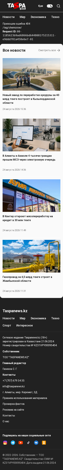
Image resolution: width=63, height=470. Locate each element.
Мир (22, 17)
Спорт (7, 325)
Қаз (40, 5)
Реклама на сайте (13, 409)
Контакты (9, 415)
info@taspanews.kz (14, 386)
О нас (6, 421)
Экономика (38, 17)
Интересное (24, 325)
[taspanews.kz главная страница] (16, 6)
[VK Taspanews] (36, 442)
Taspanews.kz (15, 311)
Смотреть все (47, 50)
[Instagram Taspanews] (5, 442)
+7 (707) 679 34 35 (13, 380)
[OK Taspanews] (44, 442)
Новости (9, 17)
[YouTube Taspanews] (20, 442)
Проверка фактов (14, 403)
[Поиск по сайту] (58, 6)
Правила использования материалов (25, 398)
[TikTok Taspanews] (28, 442)
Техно (55, 17)
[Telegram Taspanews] (13, 442)
